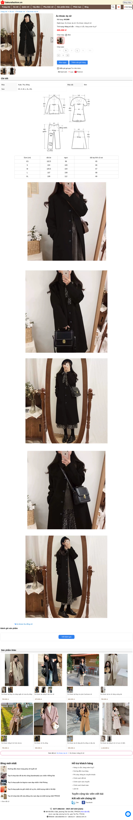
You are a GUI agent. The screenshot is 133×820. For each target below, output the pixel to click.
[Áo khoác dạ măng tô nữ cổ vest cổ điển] (116, 719)
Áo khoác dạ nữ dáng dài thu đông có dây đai (81, 743)
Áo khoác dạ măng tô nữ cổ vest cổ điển (112, 743)
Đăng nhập (127, 2)
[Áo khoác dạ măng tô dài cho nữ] (50, 670)
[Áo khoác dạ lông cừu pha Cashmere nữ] (83, 670)
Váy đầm (36, 7)
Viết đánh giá (66, 637)
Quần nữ (25, 7)
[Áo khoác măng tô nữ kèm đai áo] (17, 719)
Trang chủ (6, 7)
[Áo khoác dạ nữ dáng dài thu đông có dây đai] (83, 719)
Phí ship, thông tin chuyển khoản (84, 774)
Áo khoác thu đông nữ (24, 624)
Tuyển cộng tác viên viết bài (87, 794)
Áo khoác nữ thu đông (41, 743)
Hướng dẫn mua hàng (80, 771)
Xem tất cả (5, 801)
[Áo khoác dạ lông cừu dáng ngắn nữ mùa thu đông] (17, 670)
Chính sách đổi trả (79, 778)
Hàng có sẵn (69, 26)
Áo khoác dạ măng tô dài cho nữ (44, 694)
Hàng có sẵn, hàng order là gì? (86, 26)
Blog (86, 7)
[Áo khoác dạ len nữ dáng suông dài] (116, 670)
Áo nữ (15, 7)
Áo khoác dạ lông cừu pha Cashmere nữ (79, 694)
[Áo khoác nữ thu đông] (50, 719)
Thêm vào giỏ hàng (78, 62)
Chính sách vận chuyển (81, 782)
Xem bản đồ (85, 811)
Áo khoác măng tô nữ (84, 23)
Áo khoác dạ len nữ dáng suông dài (111, 694)
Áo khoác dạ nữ (32, 11)
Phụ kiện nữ (48, 7)
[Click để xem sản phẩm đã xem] (119, 7)
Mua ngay (62, 62)
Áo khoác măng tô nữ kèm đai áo (11, 743)
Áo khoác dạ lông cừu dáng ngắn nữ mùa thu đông (16, 694)
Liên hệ (75, 789)
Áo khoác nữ (20, 11)
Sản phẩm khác (63, 7)
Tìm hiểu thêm (76, 68)
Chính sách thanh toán (81, 785)
